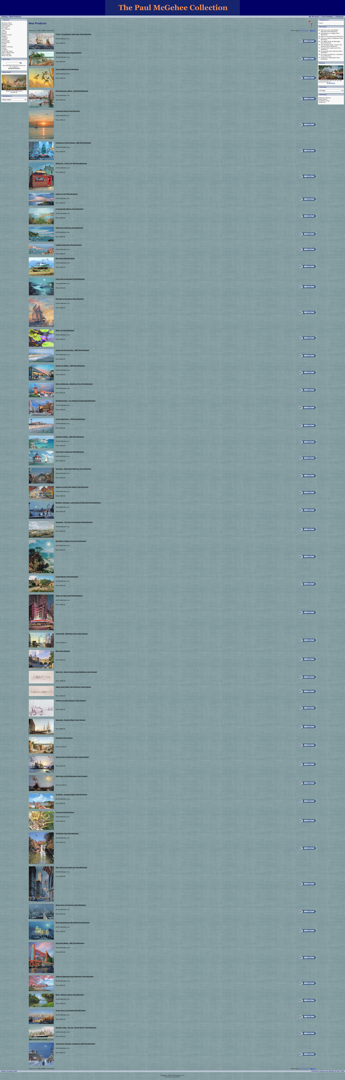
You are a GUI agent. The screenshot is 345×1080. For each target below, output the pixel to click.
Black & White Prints (8, 52)
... (308, 30)
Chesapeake (6, 41)
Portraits (4, 43)
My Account (314, 17)
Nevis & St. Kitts (7, 55)
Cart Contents (327, 17)
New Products (15, 17)
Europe (4, 45)
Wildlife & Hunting (7, 46)
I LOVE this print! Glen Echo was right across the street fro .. (330, 81)
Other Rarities (6, 26)
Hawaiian (4, 39)
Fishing (4, 48)
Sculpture (5, 49)
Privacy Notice (322, 99)
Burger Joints (6, 42)
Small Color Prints (7, 51)
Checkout (339, 17)
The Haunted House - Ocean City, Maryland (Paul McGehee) (331, 45)
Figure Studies (6, 54)
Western (4, 33)
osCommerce (176, 1077)
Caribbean (5, 38)
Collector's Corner (7, 24)
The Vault (5, 27)
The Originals (6, 29)
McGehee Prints (7, 23)
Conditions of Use (324, 101)
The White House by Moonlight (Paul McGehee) (330, 42)
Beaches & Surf (6, 35)
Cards (3, 30)
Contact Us (321, 102)
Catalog (4, 17)
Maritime (4, 36)
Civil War (4, 32)
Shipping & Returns (324, 98)
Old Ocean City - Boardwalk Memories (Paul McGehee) (329, 30)
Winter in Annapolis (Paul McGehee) (332, 36)
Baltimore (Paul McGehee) (14, 91)
